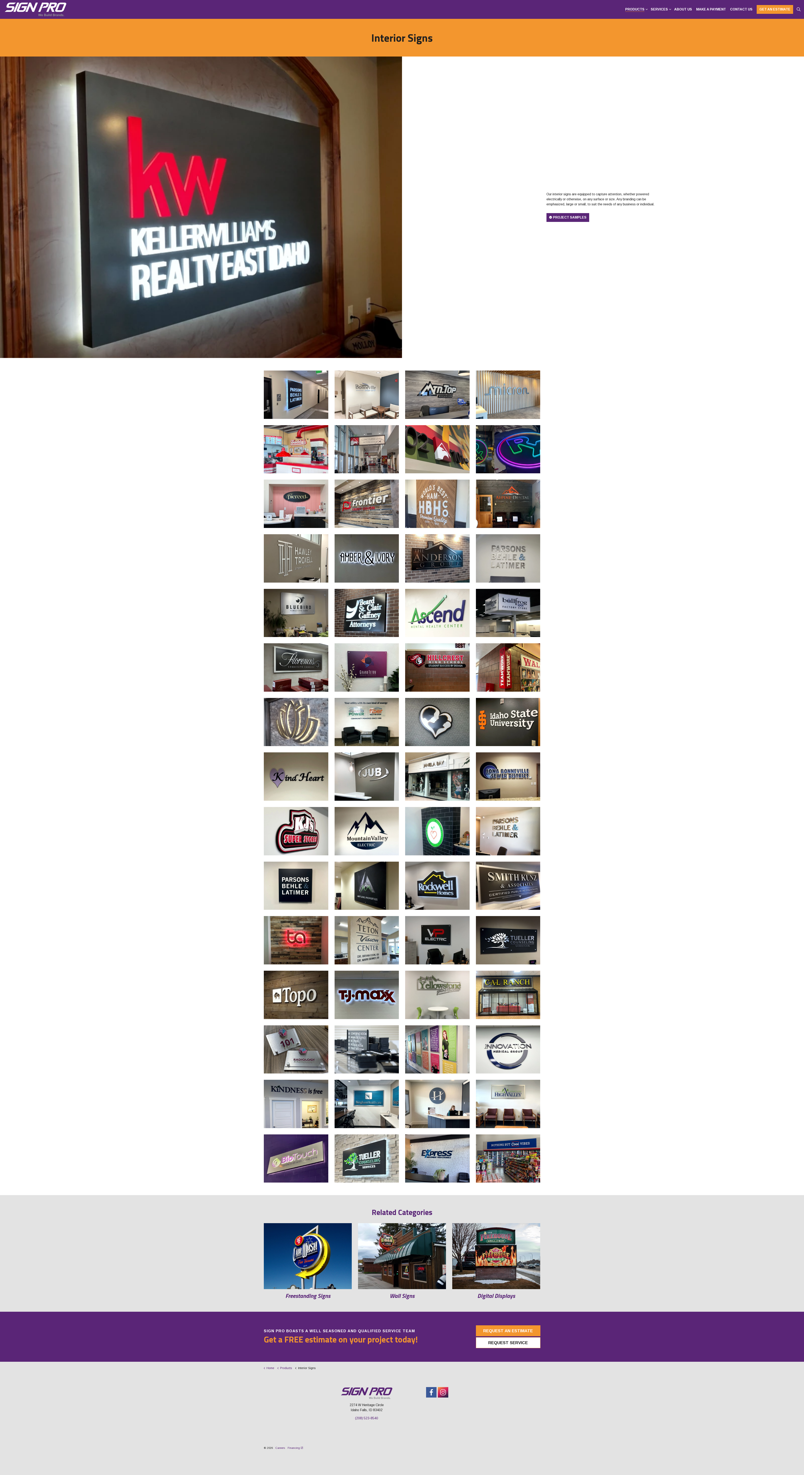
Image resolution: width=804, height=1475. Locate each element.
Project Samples (569, 217)
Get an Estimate (774, 9)
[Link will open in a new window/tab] (431, 1392)
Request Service (508, 1342)
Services (659, 9)
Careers (280, 1447)
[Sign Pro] (35, 9)
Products (634, 9)
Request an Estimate (508, 1330)
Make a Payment (711, 9)
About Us (683, 9)
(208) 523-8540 (366, 1418)
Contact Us (741, 9)
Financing (294, 1447)
